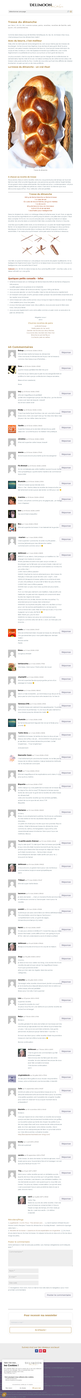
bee (19, 511)
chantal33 (22, 677)
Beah (20, 771)
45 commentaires (21, 28)
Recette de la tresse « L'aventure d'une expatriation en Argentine (35, 1230)
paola (20, 629)
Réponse (66, 352)
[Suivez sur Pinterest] (44, 1350)
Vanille (21, 426)
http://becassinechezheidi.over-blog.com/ (34, 1134)
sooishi (21, 909)
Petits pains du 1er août (40, 328)
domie (21, 452)
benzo (20, 690)
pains (40, 25)
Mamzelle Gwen (25, 755)
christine (21, 439)
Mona (20, 650)
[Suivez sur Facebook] (36, 1350)
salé (69, 25)
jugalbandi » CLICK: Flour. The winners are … (27, 1223)
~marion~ (22, 537)
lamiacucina (23, 664)
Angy (20, 957)
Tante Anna (23, 733)
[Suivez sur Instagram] (40, 1350)
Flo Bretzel (22, 466)
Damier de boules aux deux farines (40, 330)
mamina (21, 497)
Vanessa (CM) (23, 704)
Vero (13, 25)
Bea (19, 524)
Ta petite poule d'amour (28, 841)
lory (19, 391)
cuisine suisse (31, 25)
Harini (20, 927)
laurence (21, 893)
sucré (10, 28)
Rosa (20, 366)
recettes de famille (59, 25)
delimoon (22, 553)
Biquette (21, 784)
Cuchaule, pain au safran (40, 337)
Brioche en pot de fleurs (40, 335)
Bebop (21, 350)
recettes (47, 25)
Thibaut (21, 880)
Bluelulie (21, 481)
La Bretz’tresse (40, 326)
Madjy (20, 410)
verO (30, 1197)
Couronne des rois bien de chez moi (40, 333)
